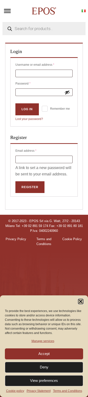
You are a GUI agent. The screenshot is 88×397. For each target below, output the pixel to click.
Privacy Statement (39, 391)
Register (30, 187)
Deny (44, 367)
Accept (44, 354)
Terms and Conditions (67, 391)
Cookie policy (15, 391)
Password (29, 83)
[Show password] (67, 92)
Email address (32, 150)
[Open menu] (7, 11)
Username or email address (40, 64)
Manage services (43, 341)
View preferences (44, 380)
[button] (80, 301)
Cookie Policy (72, 239)
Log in (27, 109)
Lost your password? (29, 119)
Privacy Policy (16, 239)
